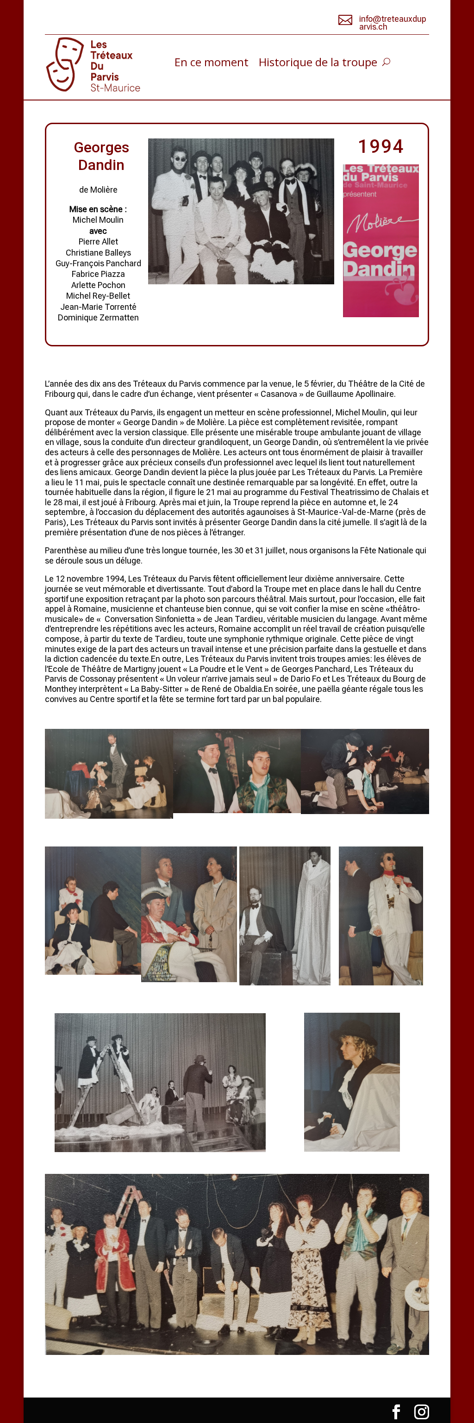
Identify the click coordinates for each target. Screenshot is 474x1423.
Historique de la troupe (318, 64)
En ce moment (212, 64)
